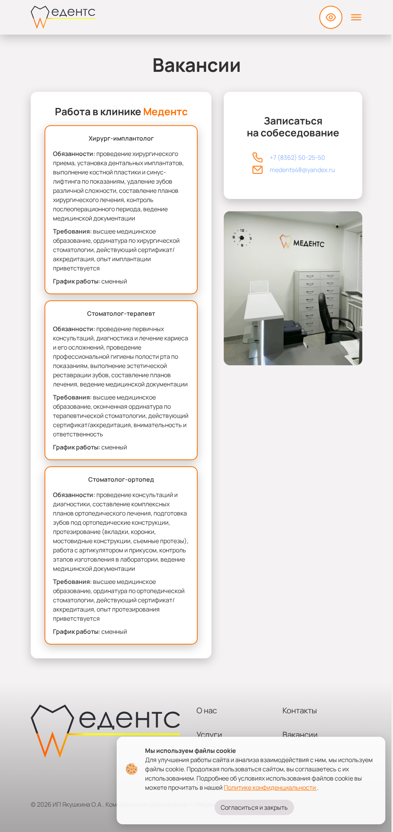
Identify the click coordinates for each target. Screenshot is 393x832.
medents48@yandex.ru (302, 170)
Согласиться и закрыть (254, 807)
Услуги (209, 734)
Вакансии (300, 734)
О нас (206, 710)
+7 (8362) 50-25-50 (297, 157)
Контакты (299, 710)
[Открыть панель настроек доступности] (330, 17)
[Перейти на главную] (63, 17)
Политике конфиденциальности (270, 787)
